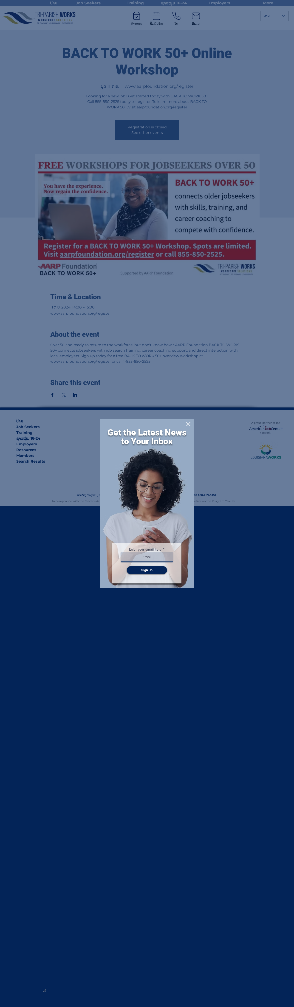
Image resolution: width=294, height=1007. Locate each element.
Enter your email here (145, 549)
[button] (188, 424)
